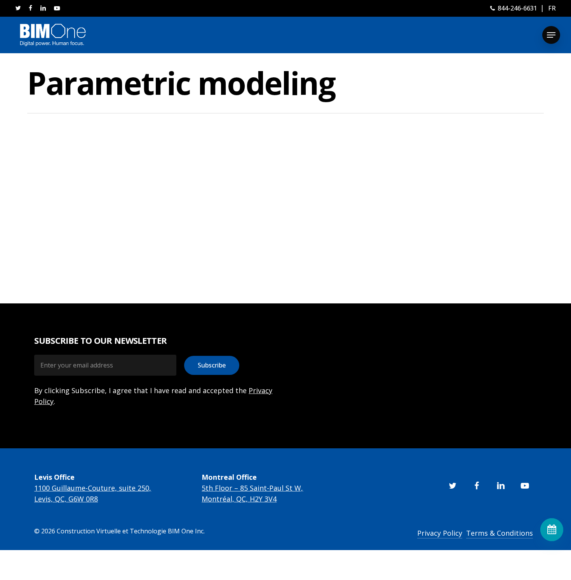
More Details (131, 201)
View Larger (86, 201)
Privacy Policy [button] (439, 533)
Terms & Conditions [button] (499, 533)
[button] (551, 35)
